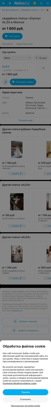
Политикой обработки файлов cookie (19, 383)
